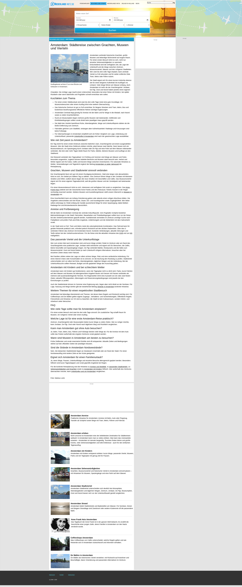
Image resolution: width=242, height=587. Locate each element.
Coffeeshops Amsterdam (82, 538)
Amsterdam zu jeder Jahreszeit (107, 164)
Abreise (116, 18)
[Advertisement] (91, 398)
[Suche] (174, 2)
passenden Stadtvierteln (118, 367)
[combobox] (112, 13)
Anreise (78, 18)
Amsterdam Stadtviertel (81, 486)
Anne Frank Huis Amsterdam (84, 519)
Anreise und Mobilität (98, 367)
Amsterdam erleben (79, 433)
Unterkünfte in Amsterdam (84, 136)
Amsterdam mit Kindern (93, 369)
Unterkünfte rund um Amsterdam (83, 371)
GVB (121, 233)
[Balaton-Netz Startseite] (62, 4)
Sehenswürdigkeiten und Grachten (64, 369)
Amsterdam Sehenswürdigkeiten (85, 468)
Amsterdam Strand (79, 503)
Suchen (112, 30)
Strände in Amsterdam (105, 287)
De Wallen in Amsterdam (82, 555)
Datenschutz (71, 574)
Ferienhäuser (84, 3)
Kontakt (61, 574)
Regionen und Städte (98, 3)
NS (131, 233)
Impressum (52, 574)
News (137, 3)
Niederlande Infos (113, 3)
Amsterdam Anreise (79, 416)
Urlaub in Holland (128, 3)
